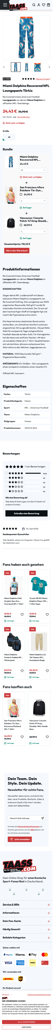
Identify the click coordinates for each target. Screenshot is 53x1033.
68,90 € (27, 225)
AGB (32, 830)
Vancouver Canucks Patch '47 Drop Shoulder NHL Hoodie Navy (38, 724)
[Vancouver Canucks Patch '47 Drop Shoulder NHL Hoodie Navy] (11, 228)
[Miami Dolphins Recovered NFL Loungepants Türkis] (11, 167)
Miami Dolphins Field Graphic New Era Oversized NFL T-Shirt (13, 601)
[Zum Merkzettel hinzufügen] (22, 614)
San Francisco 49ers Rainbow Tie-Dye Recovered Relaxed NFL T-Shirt (12, 724)
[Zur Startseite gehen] (18, 7)
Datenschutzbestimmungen (39, 995)
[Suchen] (33, 5)
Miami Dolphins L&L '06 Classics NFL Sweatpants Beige (37, 657)
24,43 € (24, 163)
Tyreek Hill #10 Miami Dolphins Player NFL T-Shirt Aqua (38, 601)
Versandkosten (23, 117)
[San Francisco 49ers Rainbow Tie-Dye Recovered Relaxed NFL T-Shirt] (11, 197)
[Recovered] (7, 79)
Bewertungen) (42, 79)
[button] (7, 994)
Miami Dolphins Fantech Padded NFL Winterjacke (13, 657)
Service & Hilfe (11, 904)
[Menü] (5, 4)
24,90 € (27, 194)
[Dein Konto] (38, 5)
